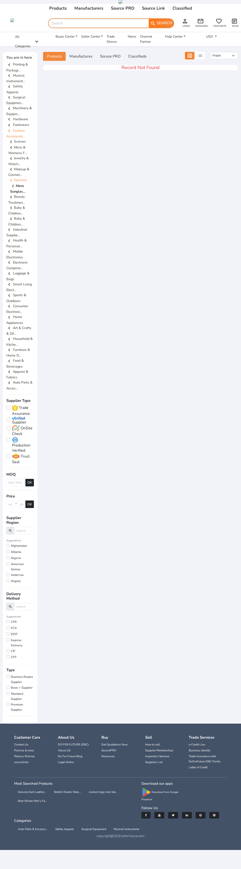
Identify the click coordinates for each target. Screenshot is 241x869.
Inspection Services (157, 756)
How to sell (152, 744)
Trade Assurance (21, 410)
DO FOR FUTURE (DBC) (73, 744)
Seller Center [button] (90, 36)
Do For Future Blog (70, 756)
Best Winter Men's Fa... (32, 801)
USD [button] (210, 36)
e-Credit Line (197, 744)
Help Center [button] (174, 36)
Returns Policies (24, 756)
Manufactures (80, 56)
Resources (108, 756)
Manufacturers (88, 8)
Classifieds (137, 56)
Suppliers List (154, 762)
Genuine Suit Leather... (32, 792)
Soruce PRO (110, 56)
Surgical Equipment (93, 829)
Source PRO (122, 8)
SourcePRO (108, 750)
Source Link (153, 8)
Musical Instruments (126, 829)
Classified (182, 8)
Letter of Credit (198, 767)
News (132, 36)
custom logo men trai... (103, 792)
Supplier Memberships (159, 750)
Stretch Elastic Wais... (67, 792)
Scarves (17, 141)
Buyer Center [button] (65, 36)
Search (161, 23)
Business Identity (199, 750)
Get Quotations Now (114, 744)
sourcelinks (21, 762)
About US (64, 750)
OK (29, 482)
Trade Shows (112, 39)
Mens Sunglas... (18, 188)
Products (58, 8)
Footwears (17, 124)
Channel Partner (146, 39)
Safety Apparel (64, 829)
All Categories (23, 41)
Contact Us (21, 744)
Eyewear (17, 180)
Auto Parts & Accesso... (33, 829)
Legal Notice (66, 762)
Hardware (17, 119)
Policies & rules (24, 750)
